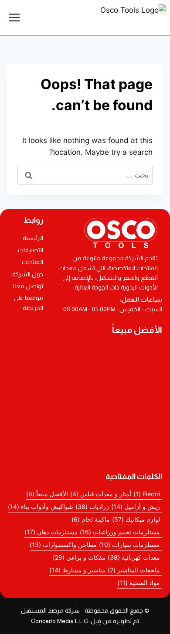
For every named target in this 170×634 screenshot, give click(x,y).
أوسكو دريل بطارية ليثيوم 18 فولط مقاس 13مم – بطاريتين (85, 355)
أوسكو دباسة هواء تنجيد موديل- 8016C (72, 397)
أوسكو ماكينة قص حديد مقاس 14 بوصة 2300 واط (85, 415)
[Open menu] (14, 17)
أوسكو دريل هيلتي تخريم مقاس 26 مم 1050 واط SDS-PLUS (85, 451)
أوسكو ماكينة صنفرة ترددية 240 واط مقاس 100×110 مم (85, 379)
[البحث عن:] (85, 175)
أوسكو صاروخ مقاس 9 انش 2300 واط (72, 433)
